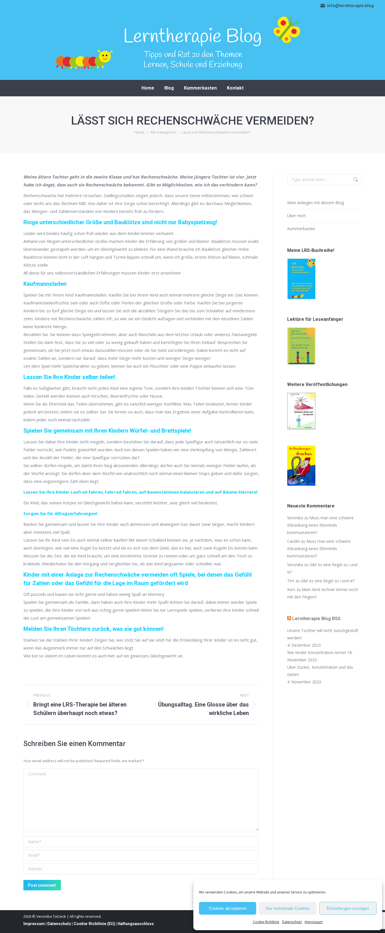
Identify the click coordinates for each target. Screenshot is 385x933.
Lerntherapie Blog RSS (316, 618)
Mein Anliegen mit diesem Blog (315, 202)
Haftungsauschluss (136, 923)
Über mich (296, 215)
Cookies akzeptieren (228, 908)
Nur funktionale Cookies (288, 908)
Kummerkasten (301, 228)
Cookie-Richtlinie (266, 921)
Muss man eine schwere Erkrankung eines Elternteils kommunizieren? (320, 525)
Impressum (314, 921)
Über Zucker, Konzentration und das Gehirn (320, 670)
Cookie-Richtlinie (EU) (94, 923)
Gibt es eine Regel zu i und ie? (328, 580)
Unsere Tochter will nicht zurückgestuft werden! (322, 634)
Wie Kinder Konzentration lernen (316, 652)
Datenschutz (292, 921)
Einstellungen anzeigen (348, 908)
